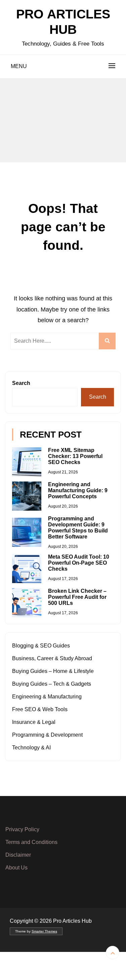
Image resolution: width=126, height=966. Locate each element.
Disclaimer (18, 855)
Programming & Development (47, 735)
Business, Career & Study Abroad (52, 658)
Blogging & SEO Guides (41, 645)
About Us (16, 867)
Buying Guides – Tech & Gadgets (51, 684)
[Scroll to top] (112, 952)
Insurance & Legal (33, 722)
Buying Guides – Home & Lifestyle (53, 671)
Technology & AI (31, 747)
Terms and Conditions (31, 842)
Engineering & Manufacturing (47, 696)
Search (21, 383)
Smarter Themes (44, 931)
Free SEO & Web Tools (40, 709)
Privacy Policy (22, 829)
